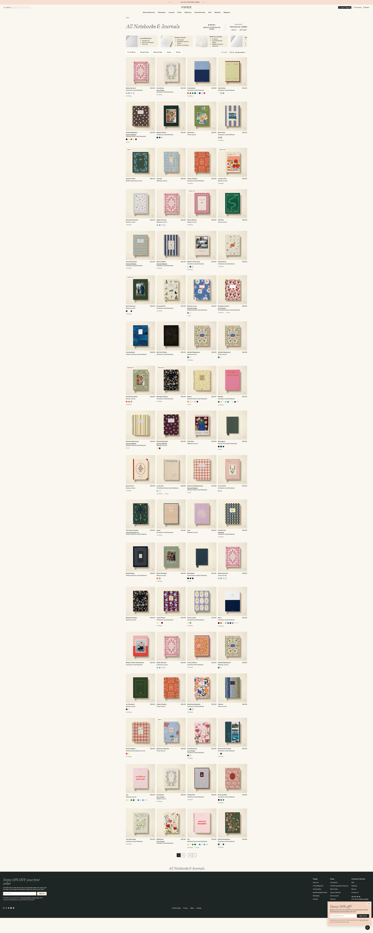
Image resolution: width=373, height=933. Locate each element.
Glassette (221, 532)
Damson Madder (131, 135)
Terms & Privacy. (364, 920)
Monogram (221, 441)
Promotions (333, 882)
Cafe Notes (221, 88)
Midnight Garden (162, 397)
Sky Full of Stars (162, 352)
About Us (316, 882)
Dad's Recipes (130, 306)
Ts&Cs (192, 908)
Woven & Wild (161, 262)
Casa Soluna (222, 262)
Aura (188, 530)
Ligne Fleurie (161, 618)
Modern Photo (161, 132)
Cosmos (159, 179)
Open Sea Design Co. (132, 532)
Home (127, 18)
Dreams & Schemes (132, 441)
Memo (189, 397)
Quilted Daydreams (193, 352)
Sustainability (317, 889)
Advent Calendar (335, 892)
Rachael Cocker (192, 308)
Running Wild (222, 795)
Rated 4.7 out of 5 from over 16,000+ (211, 28)
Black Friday (334, 889)
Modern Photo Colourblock (135, 663)
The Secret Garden (132, 530)
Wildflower (160, 839)
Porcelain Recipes (132, 220)
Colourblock (191, 88)
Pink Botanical (192, 749)
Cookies (198, 908)
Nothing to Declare (163, 749)
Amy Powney (161, 90)
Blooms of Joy (192, 306)
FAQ (352, 882)
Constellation (130, 352)
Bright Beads (130, 573)
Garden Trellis (130, 179)
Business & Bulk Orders (320, 892)
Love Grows (222, 486)
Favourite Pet (161, 306)
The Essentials (131, 839)
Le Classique (130, 704)
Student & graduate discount (339, 886)
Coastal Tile (222, 530)
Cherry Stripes (192, 220)
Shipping (354, 886)
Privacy (185, 908)
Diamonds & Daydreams (195, 486)
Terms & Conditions (26, 898)
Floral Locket (191, 618)
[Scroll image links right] (244, 41)
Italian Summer (131, 88)
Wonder (220, 397)
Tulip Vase (190, 441)
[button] (369, 903)
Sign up (41, 893)
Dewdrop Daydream (193, 704)
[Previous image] (128, 71)
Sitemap (333, 899)
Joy (127, 795)
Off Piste (221, 220)
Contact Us (354, 892)
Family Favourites (131, 397)
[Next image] (152, 71)
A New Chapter (192, 179)
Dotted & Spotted (131, 132)
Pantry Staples (130, 749)
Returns (353, 889)
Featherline (191, 795)
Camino (220, 704)
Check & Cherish (131, 262)
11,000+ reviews (363, 899)
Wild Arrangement (224, 839)
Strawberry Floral (223, 306)
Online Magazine (318, 886)
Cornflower (160, 88)
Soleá (158, 530)
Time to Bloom (192, 663)
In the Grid (160, 486)
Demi (219, 618)
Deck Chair (221, 132)
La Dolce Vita (222, 179)
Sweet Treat (130, 486)
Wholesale (316, 896)
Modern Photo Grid (193, 262)
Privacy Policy (35, 898)
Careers (315, 899)
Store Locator (334, 896)
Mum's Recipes (162, 573)
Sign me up (363, 916)
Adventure (190, 132)
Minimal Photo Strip (224, 749)
